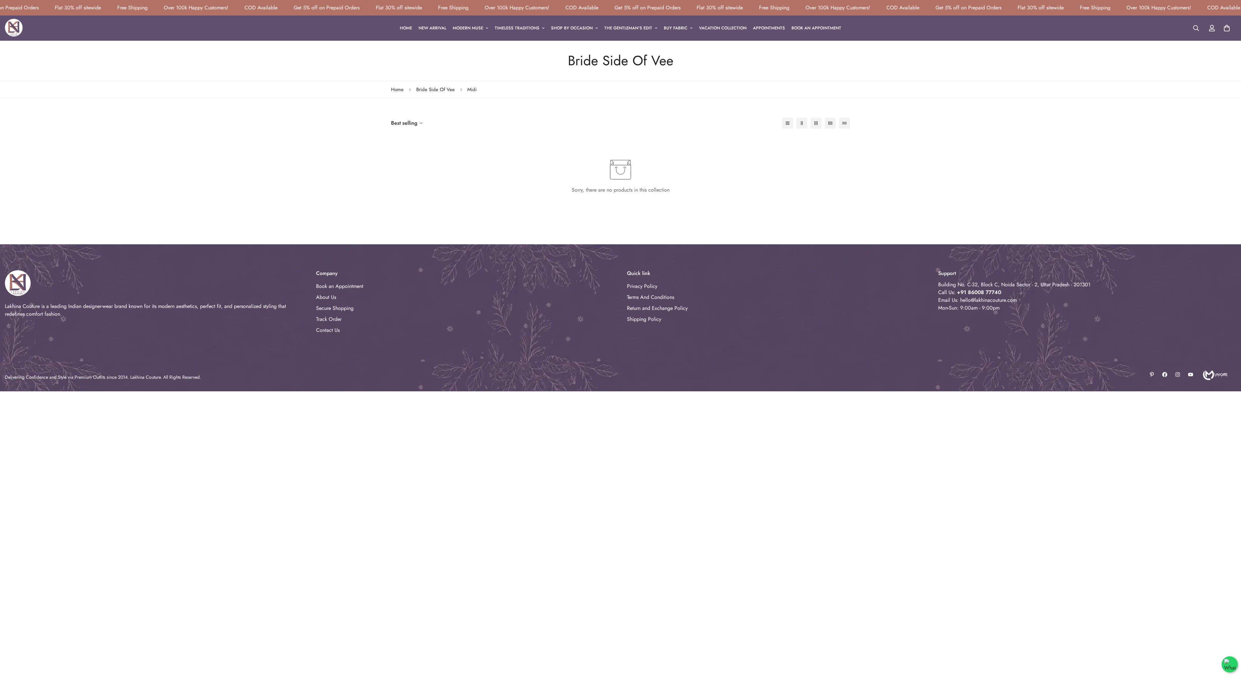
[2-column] (801, 123)
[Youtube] (1190, 374)
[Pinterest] (1151, 374)
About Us (326, 297)
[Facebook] (1164, 374)
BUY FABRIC (675, 28)
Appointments (769, 28)
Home (406, 28)
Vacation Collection (723, 28)
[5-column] (844, 123)
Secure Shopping (335, 308)
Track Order (329, 319)
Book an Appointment (816, 28)
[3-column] (816, 123)
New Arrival (432, 28)
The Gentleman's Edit (628, 28)
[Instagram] (1177, 374)
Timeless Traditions (517, 28)
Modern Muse (468, 28)
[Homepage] (1214, 374)
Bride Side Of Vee (435, 89)
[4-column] (830, 123)
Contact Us (328, 330)
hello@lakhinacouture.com (988, 300)
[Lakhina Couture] (14, 28)
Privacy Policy (642, 286)
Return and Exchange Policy (657, 308)
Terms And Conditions (650, 297)
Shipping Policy (644, 319)
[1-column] (787, 123)
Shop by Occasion (572, 28)
